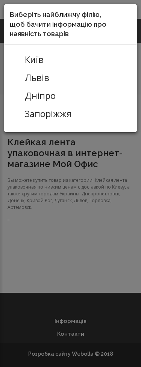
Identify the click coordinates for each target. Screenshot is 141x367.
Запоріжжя (48, 113)
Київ (34, 59)
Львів (37, 77)
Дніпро (40, 95)
